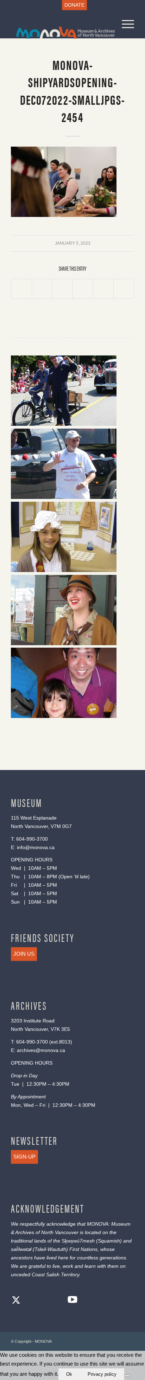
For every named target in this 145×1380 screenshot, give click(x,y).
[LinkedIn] (58, 1301)
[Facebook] (30, 1301)
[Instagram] (44, 1301)
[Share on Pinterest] (83, 289)
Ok (69, 1374)
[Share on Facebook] (21, 289)
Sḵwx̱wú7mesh (78, 1241)
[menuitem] (74, 5)
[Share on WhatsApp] (62, 289)
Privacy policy (102, 1374)
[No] (127, 1376)
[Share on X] (42, 289)
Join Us (23, 954)
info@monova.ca (36, 847)
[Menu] (124, 24)
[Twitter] (16, 1301)
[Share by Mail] (124, 289)
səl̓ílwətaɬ (21, 1249)
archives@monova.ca (41, 1050)
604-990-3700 (32, 839)
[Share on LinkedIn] (103, 289)
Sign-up (24, 1157)
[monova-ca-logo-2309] (60, 24)
